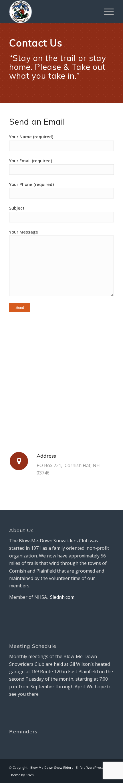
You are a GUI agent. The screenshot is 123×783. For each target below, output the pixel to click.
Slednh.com (62, 597)
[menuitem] (106, 11)
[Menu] (106, 11)
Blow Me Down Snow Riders (51, 767)
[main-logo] (51, 11)
